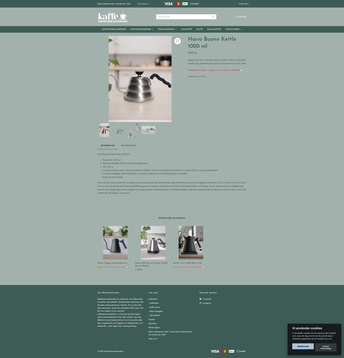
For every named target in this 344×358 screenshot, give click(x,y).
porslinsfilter (191, 186)
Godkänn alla (303, 346)
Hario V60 (217, 182)
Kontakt (151, 319)
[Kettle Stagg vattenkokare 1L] (115, 243)
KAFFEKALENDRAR (140, 29)
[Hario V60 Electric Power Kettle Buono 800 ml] (153, 243)
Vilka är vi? (153, 339)
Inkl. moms (143, 4)
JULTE (199, 29)
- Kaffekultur (153, 303)
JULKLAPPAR (214, 29)
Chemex (227, 182)
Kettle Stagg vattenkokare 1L (112, 263)
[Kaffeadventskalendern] (135, 17)
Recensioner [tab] (128, 146)
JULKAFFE (186, 29)
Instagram (206, 303)
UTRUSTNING (232, 29)
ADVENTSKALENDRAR (114, 29)
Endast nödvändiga (325, 347)
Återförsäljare (154, 327)
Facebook (206, 299)
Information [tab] (108, 146)
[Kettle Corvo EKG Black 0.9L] (191, 243)
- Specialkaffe (154, 315)
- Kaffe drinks (154, 307)
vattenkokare (116, 182)
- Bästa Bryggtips (155, 311)
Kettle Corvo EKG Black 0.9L (187, 263)
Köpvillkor (152, 323)
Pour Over (240, 182)
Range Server (208, 186)
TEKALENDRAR (166, 29)
